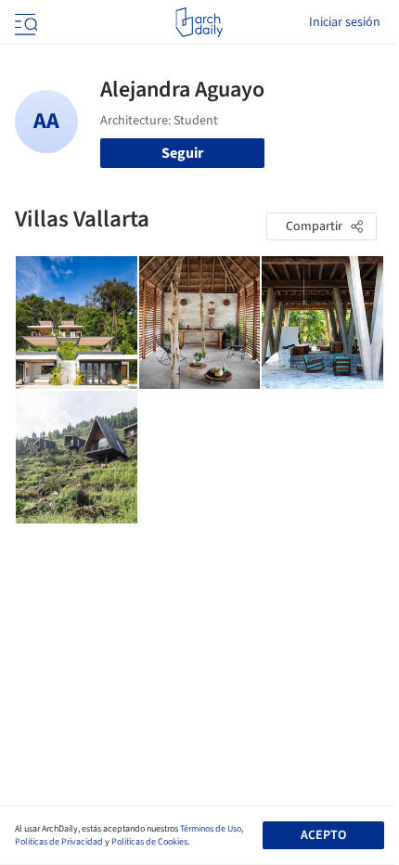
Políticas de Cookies (149, 841)
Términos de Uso (210, 828)
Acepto (323, 835)
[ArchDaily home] (199, 22)
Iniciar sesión (344, 22)
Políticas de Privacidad (59, 841)
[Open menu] (24, 22)
